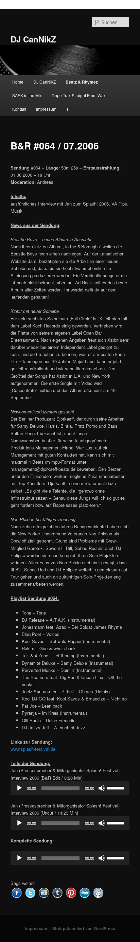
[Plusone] (44, 892)
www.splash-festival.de (33, 749)
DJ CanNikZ (33, 39)
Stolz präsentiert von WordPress (83, 928)
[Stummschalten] (101, 788)
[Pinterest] (71, 892)
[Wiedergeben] (19, 788)
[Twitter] (30, 892)
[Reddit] (98, 892)
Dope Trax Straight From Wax (79, 95)
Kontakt (19, 109)
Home (17, 82)
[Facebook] (17, 892)
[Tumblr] (57, 892)
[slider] (116, 787)
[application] (70, 788)
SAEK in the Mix (27, 95)
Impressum (46, 109)
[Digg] (84, 892)
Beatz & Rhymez (82, 82)
